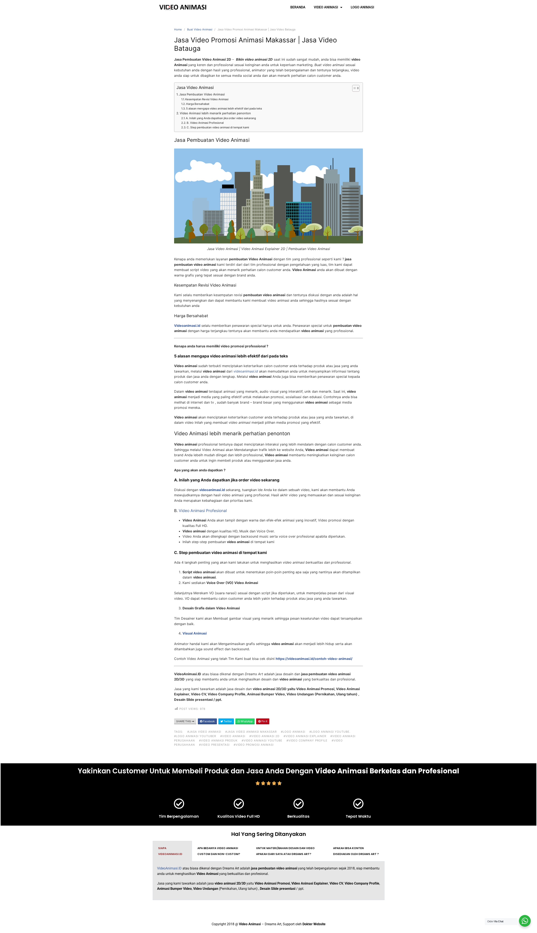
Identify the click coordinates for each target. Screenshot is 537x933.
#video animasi (232, 736)
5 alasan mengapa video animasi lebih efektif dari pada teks (224, 108)
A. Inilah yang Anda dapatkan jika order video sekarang (221, 118)
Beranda (297, 7)
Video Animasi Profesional (203, 510)
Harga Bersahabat (197, 104)
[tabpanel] (269, 880)
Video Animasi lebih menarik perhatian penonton (215, 113)
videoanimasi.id (212, 490)
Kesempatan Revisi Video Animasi (206, 99)
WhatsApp (246, 721)
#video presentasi (214, 744)
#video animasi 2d (264, 736)
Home (178, 29)
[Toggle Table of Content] (353, 88)
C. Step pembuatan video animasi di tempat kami (218, 127)
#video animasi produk (218, 740)
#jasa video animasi (204, 731)
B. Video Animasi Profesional (205, 122)
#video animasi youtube (262, 740)
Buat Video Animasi (199, 29)
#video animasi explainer (305, 736)
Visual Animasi (194, 633)
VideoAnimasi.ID (169, 868)
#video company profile (307, 740)
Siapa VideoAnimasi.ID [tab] (170, 851)
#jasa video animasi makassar (251, 731)
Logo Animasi (362, 7)
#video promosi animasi (254, 744)
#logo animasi (293, 731)
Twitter (227, 721)
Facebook (208, 721)
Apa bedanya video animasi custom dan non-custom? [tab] (218, 851)
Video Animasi (326, 7)
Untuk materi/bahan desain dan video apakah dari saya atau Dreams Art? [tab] (285, 851)
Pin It (264, 721)
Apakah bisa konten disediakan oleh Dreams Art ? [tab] (356, 851)
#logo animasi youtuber (195, 736)
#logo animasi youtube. (330, 731)
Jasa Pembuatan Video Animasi (202, 94)
